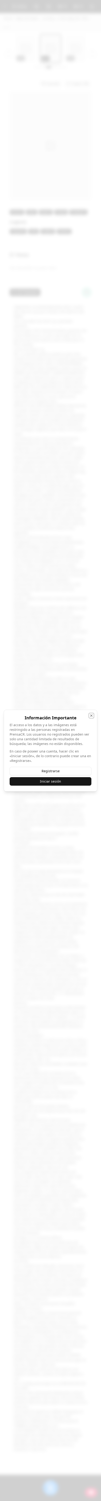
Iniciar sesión (50, 781)
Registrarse (51, 771)
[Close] (91, 715)
